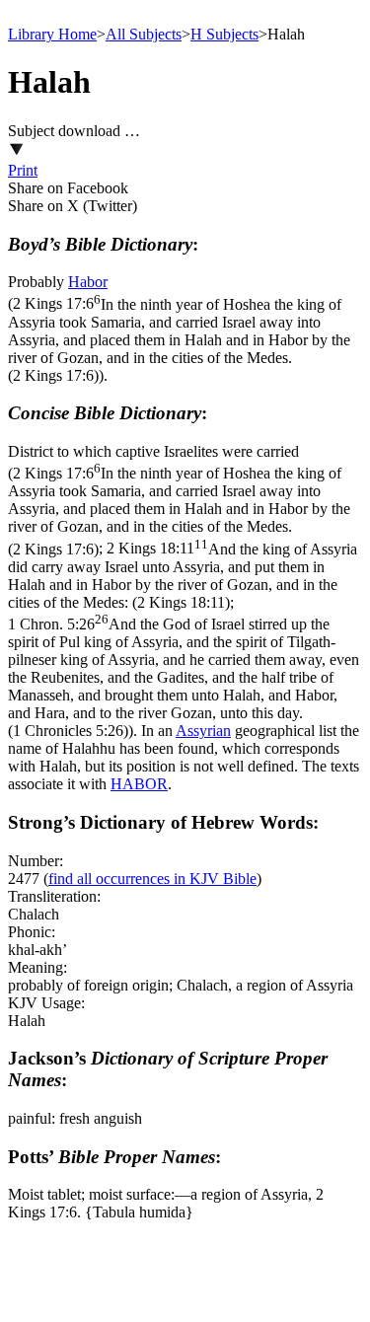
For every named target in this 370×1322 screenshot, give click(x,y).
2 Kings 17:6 (179, 340)
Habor (88, 281)
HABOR (139, 783)
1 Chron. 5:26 (183, 677)
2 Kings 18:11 (182, 576)
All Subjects (144, 34)
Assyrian (203, 730)
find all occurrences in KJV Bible (152, 878)
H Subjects (224, 34)
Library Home (52, 34)
